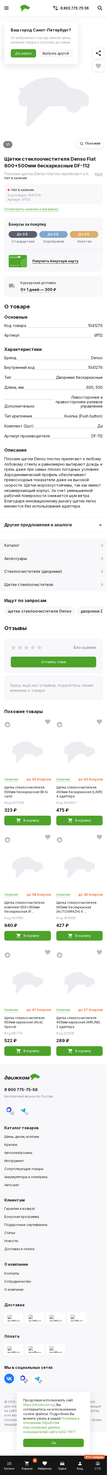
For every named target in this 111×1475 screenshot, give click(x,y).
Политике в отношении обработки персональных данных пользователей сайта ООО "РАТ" (51, 1425)
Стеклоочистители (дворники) (33, 571)
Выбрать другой (56, 53)
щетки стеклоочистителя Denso (39, 611)
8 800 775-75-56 (74, 8)
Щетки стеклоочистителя (28, 584)
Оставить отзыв (53, 662)
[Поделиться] (98, 53)
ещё (99, 173)
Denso (97, 357)
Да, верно (23, 53)
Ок (53, 1443)
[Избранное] (98, 66)
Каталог (11, 545)
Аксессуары (15, 558)
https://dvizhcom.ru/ (39, 1405)
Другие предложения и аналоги (38, 525)
